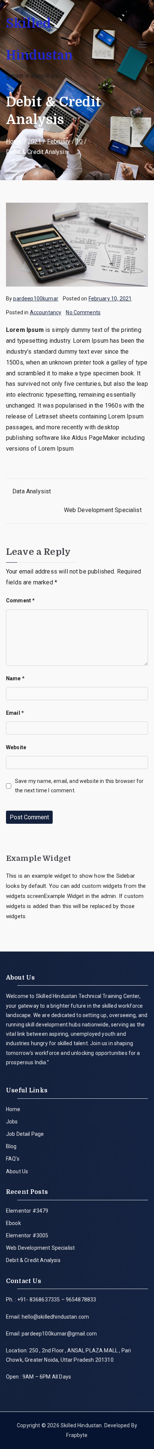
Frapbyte (76, 1435)
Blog (11, 1146)
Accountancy (46, 312)
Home (13, 1109)
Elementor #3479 (27, 1211)
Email (15, 713)
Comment (20, 601)
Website (16, 747)
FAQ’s (12, 1159)
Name (15, 678)
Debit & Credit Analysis (33, 1260)
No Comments (83, 312)
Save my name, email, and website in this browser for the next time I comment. (79, 785)
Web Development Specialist (103, 510)
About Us (17, 1171)
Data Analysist (31, 491)
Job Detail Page (25, 1134)
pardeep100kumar (35, 299)
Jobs (12, 1122)
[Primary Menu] (142, 44)
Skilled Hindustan (81, 1425)
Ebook (13, 1223)
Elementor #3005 (27, 1235)
